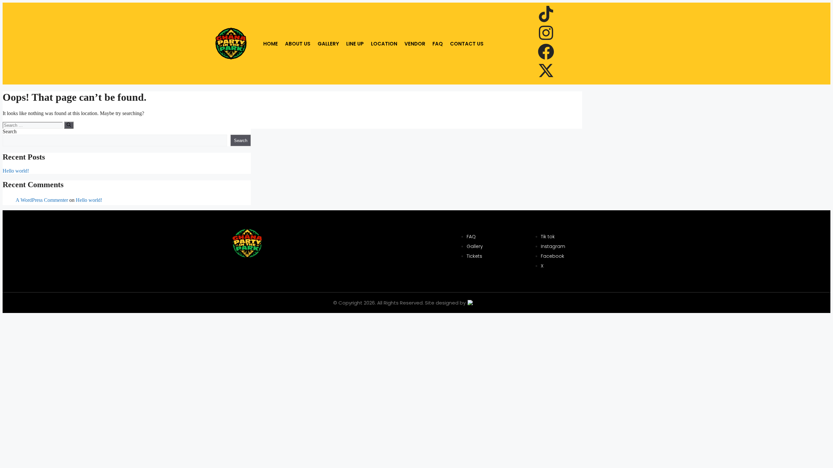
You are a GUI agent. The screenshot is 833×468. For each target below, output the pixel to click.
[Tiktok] (546, 15)
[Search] (69, 125)
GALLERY (328, 43)
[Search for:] (33, 125)
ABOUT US (297, 43)
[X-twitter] (546, 71)
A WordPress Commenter (42, 200)
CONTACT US (467, 43)
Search (10, 131)
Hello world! (16, 171)
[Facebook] (546, 53)
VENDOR (414, 43)
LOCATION (384, 43)
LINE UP (355, 43)
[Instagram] (546, 34)
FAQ (437, 43)
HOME (270, 43)
